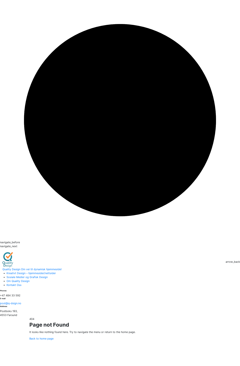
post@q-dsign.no (10, 303)
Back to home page (41, 338)
